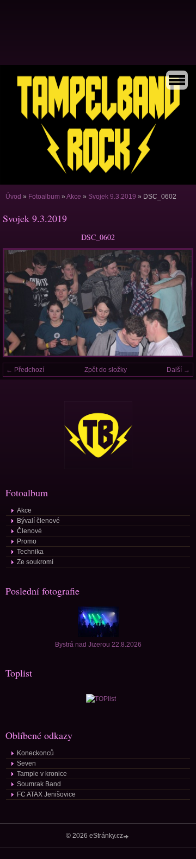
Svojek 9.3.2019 (112, 196)
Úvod (13, 196)
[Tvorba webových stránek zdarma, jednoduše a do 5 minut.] (127, 836)
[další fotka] (175, 302)
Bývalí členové (38, 521)
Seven (26, 763)
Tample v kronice (42, 774)
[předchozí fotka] (20, 302)
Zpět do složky (105, 370)
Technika (30, 551)
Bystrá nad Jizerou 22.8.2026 (98, 644)
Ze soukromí (35, 562)
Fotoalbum (44, 196)
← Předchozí (25, 370)
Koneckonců (35, 753)
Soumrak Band (39, 784)
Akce (73, 196)
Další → (178, 370)
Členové (29, 531)
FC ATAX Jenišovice (46, 794)
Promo (26, 541)
